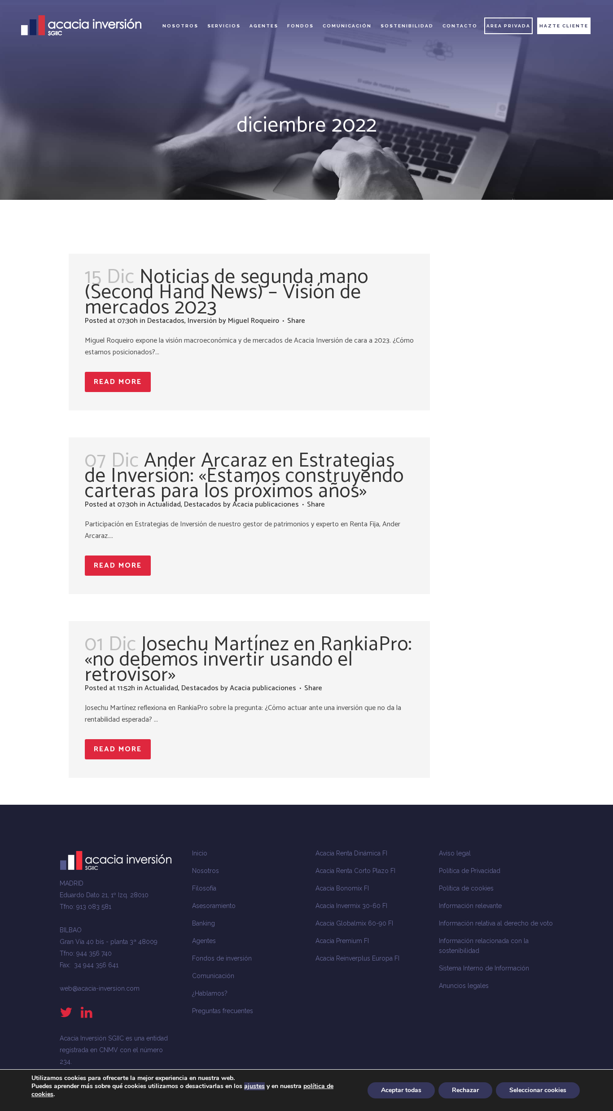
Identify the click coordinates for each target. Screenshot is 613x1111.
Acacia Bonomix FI (342, 888)
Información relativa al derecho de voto (496, 923)
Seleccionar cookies (537, 1090)
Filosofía (204, 888)
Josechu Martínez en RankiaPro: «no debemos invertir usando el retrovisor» (248, 660)
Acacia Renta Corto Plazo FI (355, 870)
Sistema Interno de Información (484, 968)
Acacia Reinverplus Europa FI (357, 958)
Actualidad (164, 504)
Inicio (199, 853)
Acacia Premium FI (342, 940)
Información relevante (470, 905)
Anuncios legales (464, 985)
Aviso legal (455, 853)
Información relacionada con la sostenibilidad (484, 945)
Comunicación (213, 975)
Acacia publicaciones (265, 504)
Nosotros (205, 870)
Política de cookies (466, 888)
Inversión (202, 321)
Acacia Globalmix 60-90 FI (354, 923)
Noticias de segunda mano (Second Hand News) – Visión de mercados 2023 (226, 292)
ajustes (254, 1086)
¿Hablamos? (210, 993)
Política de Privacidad (469, 870)
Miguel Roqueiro (253, 321)
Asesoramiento (214, 905)
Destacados (165, 321)
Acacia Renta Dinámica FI (351, 853)
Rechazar (465, 1090)
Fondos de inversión (222, 958)
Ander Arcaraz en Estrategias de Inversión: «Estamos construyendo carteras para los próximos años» (244, 476)
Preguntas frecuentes (222, 1010)
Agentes (204, 940)
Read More (118, 382)
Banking (203, 923)
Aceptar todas (401, 1090)
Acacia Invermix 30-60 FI (351, 905)
